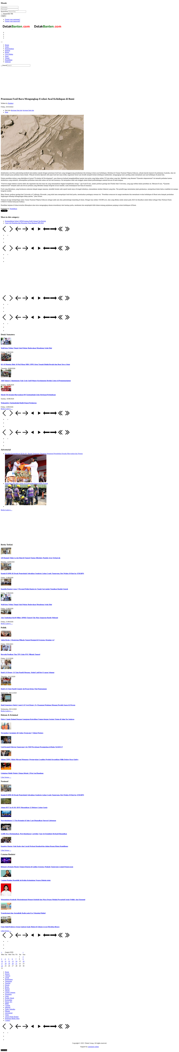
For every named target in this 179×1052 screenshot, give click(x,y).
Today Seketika (10, 1009)
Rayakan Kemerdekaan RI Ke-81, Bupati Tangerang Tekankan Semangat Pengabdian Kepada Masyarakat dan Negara (44, 453)
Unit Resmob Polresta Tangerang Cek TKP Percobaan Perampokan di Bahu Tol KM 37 (32, 747)
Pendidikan (13, 209)
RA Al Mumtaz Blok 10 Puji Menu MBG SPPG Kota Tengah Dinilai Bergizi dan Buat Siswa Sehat (35, 364)
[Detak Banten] (32, 29)
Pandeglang (9, 979)
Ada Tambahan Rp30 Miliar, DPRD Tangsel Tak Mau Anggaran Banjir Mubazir (29, 618)
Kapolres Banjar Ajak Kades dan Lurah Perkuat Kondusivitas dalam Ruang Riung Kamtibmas (34, 846)
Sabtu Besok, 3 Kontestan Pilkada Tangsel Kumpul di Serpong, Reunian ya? (27, 640)
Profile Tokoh (9, 998)
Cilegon (7, 976)
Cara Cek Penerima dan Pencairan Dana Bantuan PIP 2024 (24, 223)
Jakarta (7, 990)
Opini (7, 996)
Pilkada (7, 1011)
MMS (7, 1004)
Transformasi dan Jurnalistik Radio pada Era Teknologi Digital (23, 913)
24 (2, 966)
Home (7, 972)
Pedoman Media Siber (12, 1018)
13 (13, 961)
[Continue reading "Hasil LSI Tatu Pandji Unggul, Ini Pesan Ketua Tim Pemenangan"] (6, 685)
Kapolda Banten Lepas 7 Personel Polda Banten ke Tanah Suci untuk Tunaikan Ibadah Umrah (34, 589)
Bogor (7, 987)
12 (9, 961)
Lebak (7, 977)
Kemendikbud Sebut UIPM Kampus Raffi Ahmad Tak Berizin (25, 221)
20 (13, 963)
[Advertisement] (63, 81)
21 (16, 963)
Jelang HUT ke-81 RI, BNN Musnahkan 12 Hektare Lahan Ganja (24, 807)
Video (7, 1015)
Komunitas (8, 1000)
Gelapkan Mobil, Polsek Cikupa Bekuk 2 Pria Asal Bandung (22, 773)
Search (4, 65)
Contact (7, 1020)
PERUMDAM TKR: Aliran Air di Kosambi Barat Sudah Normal (26, 483)
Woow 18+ (8, 1002)
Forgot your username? (12, 19)
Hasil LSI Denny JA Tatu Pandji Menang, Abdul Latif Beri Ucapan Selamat (27, 672)
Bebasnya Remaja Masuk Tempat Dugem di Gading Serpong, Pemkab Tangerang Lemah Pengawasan (37, 867)
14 (16, 961)
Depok (7, 985)
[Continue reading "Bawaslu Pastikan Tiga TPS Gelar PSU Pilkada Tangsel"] (6, 650)
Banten (7, 989)
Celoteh (7, 1005)
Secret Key (4, 11)
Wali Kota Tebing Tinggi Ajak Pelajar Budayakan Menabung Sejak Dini (26, 348)
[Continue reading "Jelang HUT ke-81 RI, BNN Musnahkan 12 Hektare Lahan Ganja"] (6, 803)
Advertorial (8, 1013)
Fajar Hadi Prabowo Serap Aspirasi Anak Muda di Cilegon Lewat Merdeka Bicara (30, 927)
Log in (3, 16)
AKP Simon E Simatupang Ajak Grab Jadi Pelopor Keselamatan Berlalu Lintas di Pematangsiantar (36, 381)
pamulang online (93, 1047)
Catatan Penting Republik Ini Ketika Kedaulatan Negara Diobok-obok (26, 880)
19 (9, 963)
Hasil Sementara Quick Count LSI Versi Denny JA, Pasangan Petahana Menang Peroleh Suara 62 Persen (38, 705)
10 (2, 961)
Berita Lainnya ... (6, 510)
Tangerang (8, 981)
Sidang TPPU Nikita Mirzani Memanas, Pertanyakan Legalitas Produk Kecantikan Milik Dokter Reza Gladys (39, 759)
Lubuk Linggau (10, 992)
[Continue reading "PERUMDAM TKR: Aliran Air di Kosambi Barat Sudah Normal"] (25, 504)
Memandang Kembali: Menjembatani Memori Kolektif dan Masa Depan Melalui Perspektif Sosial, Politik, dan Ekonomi (43, 899)
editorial (7, 1007)
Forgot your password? (12, 21)
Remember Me (8, 14)
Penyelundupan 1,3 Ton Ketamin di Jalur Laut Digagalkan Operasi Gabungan (28, 820)
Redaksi (10, 103)
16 (23, 961)
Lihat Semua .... (6, 777)
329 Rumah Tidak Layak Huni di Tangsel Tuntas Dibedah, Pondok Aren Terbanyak (30, 558)
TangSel (7, 983)
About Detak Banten (12, 1017)
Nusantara (8, 994)
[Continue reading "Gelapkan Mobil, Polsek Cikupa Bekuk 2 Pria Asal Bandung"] (6, 769)
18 (5, 963)
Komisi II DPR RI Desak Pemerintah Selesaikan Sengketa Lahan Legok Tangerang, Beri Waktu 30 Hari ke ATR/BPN (42, 573)
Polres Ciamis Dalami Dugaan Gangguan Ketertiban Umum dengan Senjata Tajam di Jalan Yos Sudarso (37, 719)
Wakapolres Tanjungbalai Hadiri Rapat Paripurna (19, 403)
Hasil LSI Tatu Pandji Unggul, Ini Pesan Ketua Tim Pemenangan (24, 689)
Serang (7, 974)
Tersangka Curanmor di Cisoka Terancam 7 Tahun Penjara (22, 733)
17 (2, 963)
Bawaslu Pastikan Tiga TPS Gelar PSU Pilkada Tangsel (20, 654)
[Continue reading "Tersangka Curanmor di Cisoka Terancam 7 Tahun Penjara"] (6, 729)
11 (5, 961)
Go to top (4, 1050)
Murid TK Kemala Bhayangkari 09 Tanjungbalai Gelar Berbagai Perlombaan (28, 395)
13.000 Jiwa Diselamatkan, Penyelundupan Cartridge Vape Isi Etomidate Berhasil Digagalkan (34, 834)
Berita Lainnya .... (7, 409)
